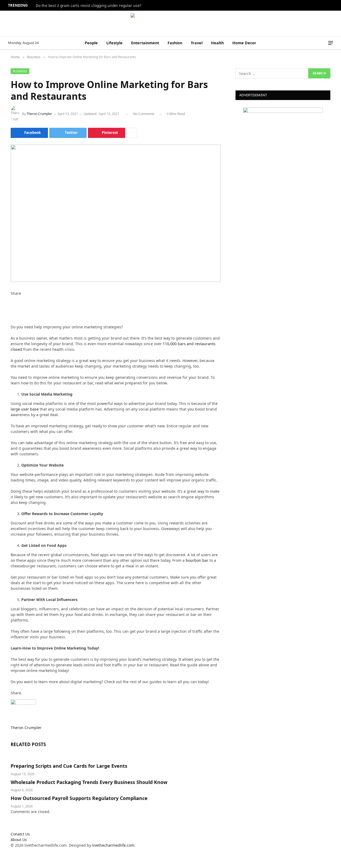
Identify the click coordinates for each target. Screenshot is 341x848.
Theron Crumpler (39, 114)
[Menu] (330, 43)
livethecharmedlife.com (113, 845)
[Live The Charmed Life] (170, 23)
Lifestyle (114, 42)
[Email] (12, 321)
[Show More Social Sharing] (132, 133)
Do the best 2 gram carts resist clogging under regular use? (88, 5)
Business (20, 71)
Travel (196, 42)
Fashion (175, 42)
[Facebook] (12, 298)
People (91, 42)
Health (217, 42)
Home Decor (244, 42)
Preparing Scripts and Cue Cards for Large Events (69, 766)
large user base (25, 409)
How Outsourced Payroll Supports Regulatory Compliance (79, 798)
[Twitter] (12, 304)
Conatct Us (20, 834)
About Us (19, 839)
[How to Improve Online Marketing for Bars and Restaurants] (116, 213)
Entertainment (145, 42)
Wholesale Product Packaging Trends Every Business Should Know (89, 782)
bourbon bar (197, 560)
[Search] (323, 43)
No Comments (144, 114)
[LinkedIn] (12, 310)
